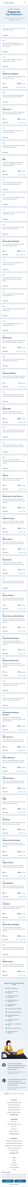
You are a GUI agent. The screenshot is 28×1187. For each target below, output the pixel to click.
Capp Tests (14, 1129)
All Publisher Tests (14, 1134)
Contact (14, 1160)
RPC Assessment (14, 1150)
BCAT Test (14, 1121)
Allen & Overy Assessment (14, 1148)
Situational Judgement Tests (14, 1102)
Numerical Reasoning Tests (14, 1112)
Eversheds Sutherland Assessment (14, 1143)
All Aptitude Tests (14, 1114)
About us (14, 1162)
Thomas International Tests (14, 1124)
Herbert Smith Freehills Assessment (14, 1145)
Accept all (7, 1181)
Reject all (20, 1181)
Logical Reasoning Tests (14, 1107)
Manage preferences (14, 1184)
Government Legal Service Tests (14, 1141)
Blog (14, 1169)
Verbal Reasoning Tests (14, 1105)
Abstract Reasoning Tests (14, 1110)
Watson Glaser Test (14, 1131)
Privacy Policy (14, 1165)
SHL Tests (14, 1126)
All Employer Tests (14, 1153)
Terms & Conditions (14, 1167)
